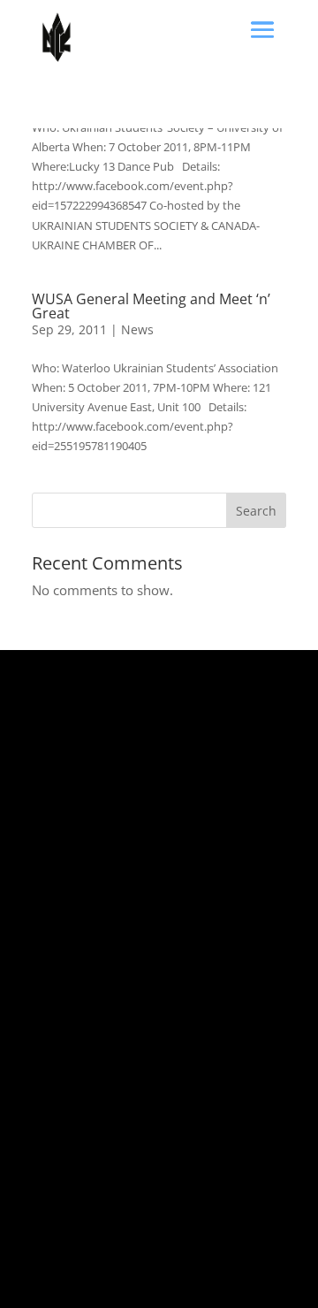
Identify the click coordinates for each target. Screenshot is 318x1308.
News (137, 329)
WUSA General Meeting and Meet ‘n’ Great (151, 306)
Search (256, 510)
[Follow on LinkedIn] (152, 1251)
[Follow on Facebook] (81, 1251)
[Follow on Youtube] (187, 1251)
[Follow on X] (46, 1251)
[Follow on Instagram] (116, 1251)
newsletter (138, 1103)
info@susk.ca (65, 1083)
